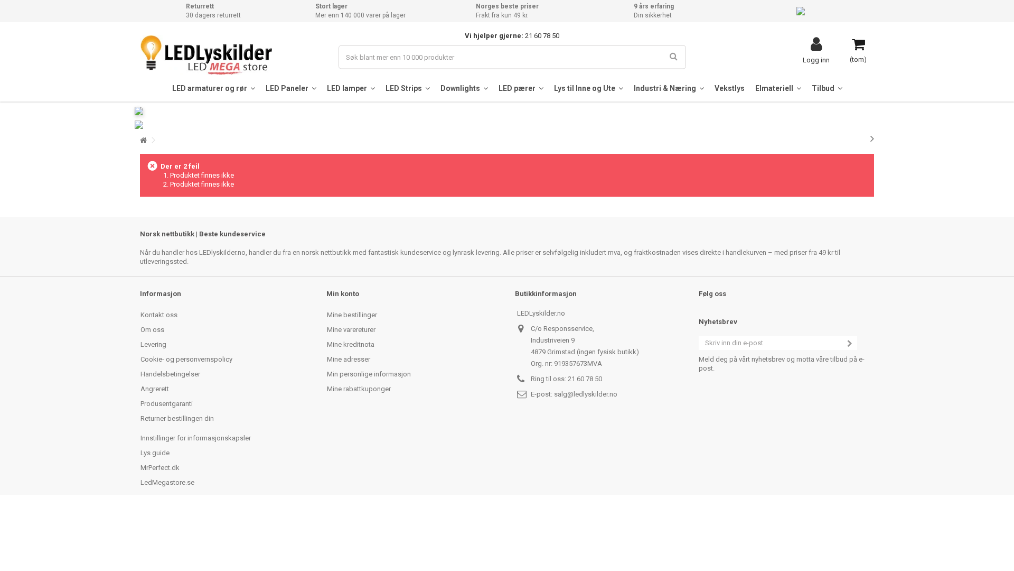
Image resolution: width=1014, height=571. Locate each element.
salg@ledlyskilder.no (585, 394)
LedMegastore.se (167, 482)
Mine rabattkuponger (359, 389)
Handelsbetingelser (170, 374)
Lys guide (155, 453)
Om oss (152, 330)
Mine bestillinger (352, 315)
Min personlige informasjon (369, 374)
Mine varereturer (351, 330)
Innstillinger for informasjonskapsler (195, 438)
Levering (153, 344)
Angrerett (154, 389)
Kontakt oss (158, 315)
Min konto (342, 294)
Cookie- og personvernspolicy (186, 359)
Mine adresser (348, 359)
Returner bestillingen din (177, 418)
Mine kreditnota (350, 344)
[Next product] (872, 138)
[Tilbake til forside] (143, 140)
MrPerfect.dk (160, 468)
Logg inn (816, 59)
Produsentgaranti (166, 404)
